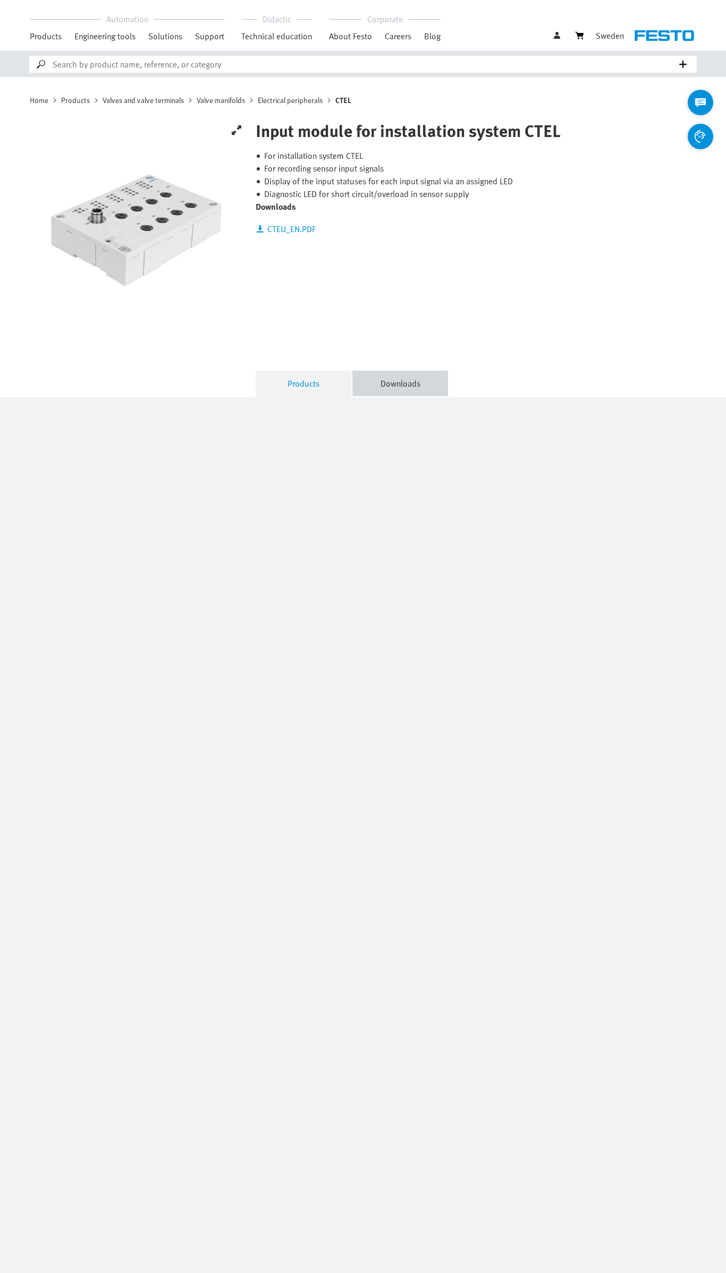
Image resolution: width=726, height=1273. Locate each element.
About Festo (350, 36)
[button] (558, 35)
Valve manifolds (221, 100)
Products (46, 36)
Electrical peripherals (290, 100)
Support (209, 36)
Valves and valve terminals (143, 100)
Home (39, 100)
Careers (398, 36)
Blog (432, 36)
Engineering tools (105, 36)
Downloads (400, 383)
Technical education (276, 36)
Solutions (165, 36)
